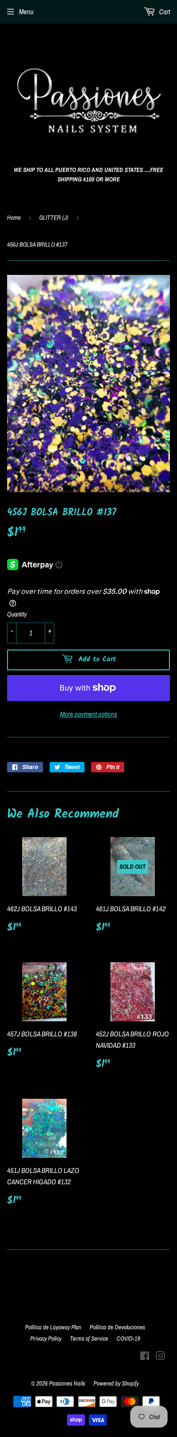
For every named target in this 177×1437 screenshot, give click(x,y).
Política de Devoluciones (117, 1327)
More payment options (88, 714)
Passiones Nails (67, 1383)
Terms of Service (89, 1338)
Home (14, 218)
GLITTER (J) (53, 218)
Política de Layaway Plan (53, 1327)
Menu (26, 12)
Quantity (17, 614)
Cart (164, 12)
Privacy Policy (45, 1338)
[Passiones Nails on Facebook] (145, 1357)
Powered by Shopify (116, 1383)
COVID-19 (128, 1338)
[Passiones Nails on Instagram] (160, 1357)
